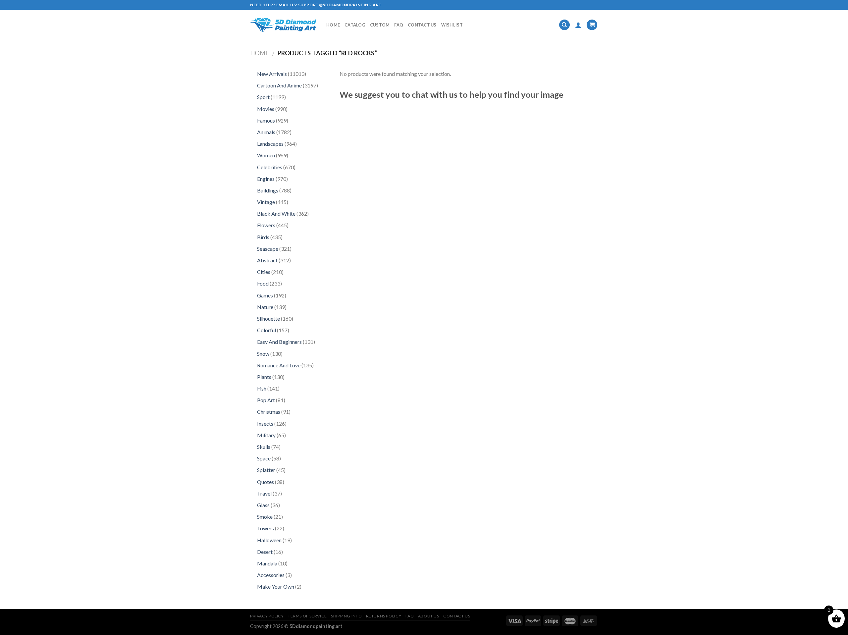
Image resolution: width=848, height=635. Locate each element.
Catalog (354, 24)
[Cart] (592, 25)
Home (333, 24)
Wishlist (452, 24)
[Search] (564, 25)
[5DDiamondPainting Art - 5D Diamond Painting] (283, 25)
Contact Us (422, 24)
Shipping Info (346, 615)
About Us (428, 615)
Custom (380, 24)
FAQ (398, 24)
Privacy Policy (267, 615)
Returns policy (383, 615)
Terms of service (307, 615)
